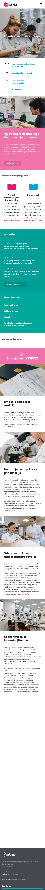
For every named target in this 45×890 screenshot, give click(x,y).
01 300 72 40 (6, 872)
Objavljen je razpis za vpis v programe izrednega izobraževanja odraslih (19, 262)
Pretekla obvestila (14, 285)
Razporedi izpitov (11, 305)
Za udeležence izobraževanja (18, 82)
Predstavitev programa (12, 220)
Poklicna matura (11, 311)
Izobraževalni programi (22, 73)
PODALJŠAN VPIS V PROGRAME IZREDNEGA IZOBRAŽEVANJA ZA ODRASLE (21, 248)
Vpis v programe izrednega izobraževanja (23, 65)
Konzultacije (9, 317)
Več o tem (11, 163)
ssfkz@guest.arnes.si (10, 874)
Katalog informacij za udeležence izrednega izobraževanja (18, 324)
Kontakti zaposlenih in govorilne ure (16, 879)
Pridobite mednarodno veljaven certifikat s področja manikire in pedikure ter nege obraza (21, 274)
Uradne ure (16, 89)
